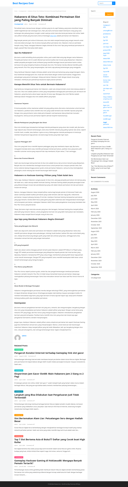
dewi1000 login (106, 54)
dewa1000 (106, 58)
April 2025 (94, 244)
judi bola (106, 124)
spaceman (106, 94)
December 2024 (96, 257)
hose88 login (107, 116)
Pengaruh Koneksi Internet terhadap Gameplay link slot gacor (49, 352)
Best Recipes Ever (23, 3)
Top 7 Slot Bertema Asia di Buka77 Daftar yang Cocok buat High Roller (49, 441)
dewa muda (107, 65)
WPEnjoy (78, 484)
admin (26, 24)
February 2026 (95, 212)
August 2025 (95, 231)
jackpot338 (106, 50)
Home (15, 11)
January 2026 (95, 215)
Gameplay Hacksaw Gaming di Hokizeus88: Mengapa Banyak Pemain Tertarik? (48, 462)
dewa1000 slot (108, 62)
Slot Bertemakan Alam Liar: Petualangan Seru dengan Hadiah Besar (48, 420)
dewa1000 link (108, 127)
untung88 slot (107, 31)
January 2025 (95, 254)
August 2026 (95, 192)
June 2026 (94, 199)
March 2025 (95, 248)
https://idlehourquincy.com (107, 98)
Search (93, 11)
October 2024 (95, 264)
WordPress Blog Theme (68, 484)
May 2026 (94, 202)
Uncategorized (22, 11)
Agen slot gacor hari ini (107, 106)
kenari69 (106, 102)
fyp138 (105, 37)
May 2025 (94, 241)
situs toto (53, 36)
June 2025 (94, 238)
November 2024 (96, 261)
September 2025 (96, 228)
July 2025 (94, 235)
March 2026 (95, 209)
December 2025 (96, 218)
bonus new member (106, 81)
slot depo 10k (107, 47)
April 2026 (94, 205)
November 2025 (96, 221)
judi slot (105, 43)
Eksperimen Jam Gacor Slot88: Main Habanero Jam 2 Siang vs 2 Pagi (49, 375)
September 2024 (96, 267)
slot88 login (107, 119)
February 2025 (95, 251)
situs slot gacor (106, 111)
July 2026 (94, 195)
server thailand (106, 76)
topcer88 (106, 72)
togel (105, 122)
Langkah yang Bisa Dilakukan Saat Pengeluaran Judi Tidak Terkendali (46, 396)
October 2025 (95, 225)
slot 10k (105, 85)
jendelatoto (107, 34)
